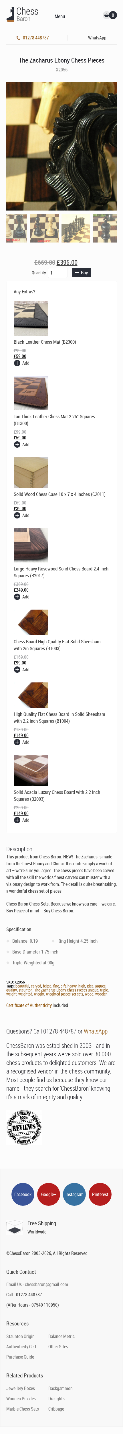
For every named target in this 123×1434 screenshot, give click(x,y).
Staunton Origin (20, 1336)
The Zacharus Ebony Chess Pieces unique (66, 990)
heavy (72, 986)
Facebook (22, 1194)
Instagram (75, 1194)
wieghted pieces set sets (64, 994)
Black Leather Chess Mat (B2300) (45, 342)
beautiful (22, 986)
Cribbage (56, 1409)
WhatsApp (96, 1031)
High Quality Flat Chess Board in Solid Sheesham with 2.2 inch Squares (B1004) (59, 717)
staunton (26, 990)
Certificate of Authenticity (29, 1005)
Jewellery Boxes (20, 1388)
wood (89, 994)
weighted (25, 994)
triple (104, 990)
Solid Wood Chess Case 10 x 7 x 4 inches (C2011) (60, 494)
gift (63, 986)
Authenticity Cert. (21, 1346)
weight (11, 994)
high (81, 986)
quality (11, 990)
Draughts (56, 1398)
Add (25, 363)
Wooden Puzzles (21, 1398)
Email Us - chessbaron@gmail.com (37, 1284)
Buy (84, 272)
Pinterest (100, 1194)
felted (47, 986)
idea (90, 986)
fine (56, 986)
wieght (39, 994)
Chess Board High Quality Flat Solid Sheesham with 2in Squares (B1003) (57, 645)
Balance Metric (61, 1336)
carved (36, 986)
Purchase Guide (20, 1357)
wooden (101, 994)
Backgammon (60, 1388)
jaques (100, 986)
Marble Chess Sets (22, 1409)
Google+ (48, 1194)
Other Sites (58, 1346)
